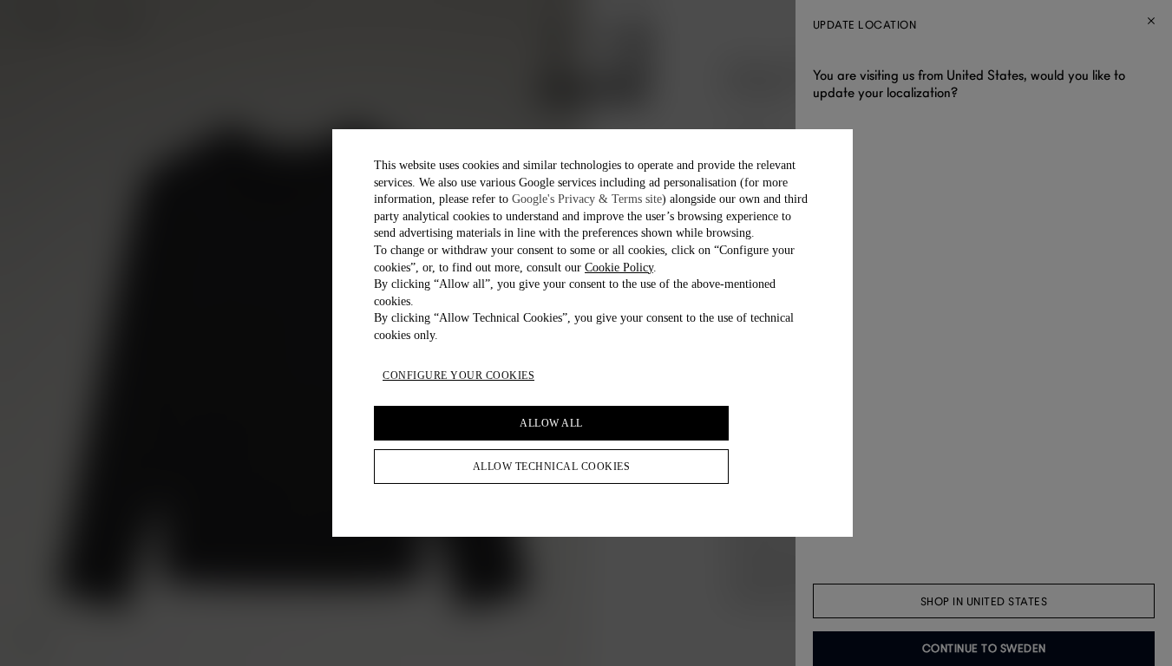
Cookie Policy (619, 267)
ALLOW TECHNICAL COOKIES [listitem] (552, 466)
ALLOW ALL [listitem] (551, 423)
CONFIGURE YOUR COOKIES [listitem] (458, 375)
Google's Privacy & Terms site (587, 199)
